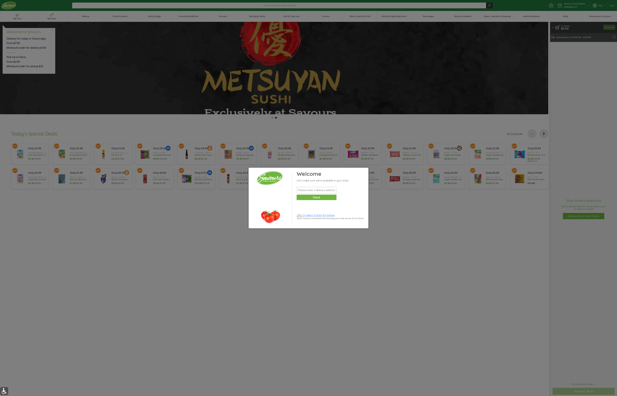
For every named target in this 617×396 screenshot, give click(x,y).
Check (316, 197)
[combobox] (316, 190)
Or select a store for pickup (318, 215)
